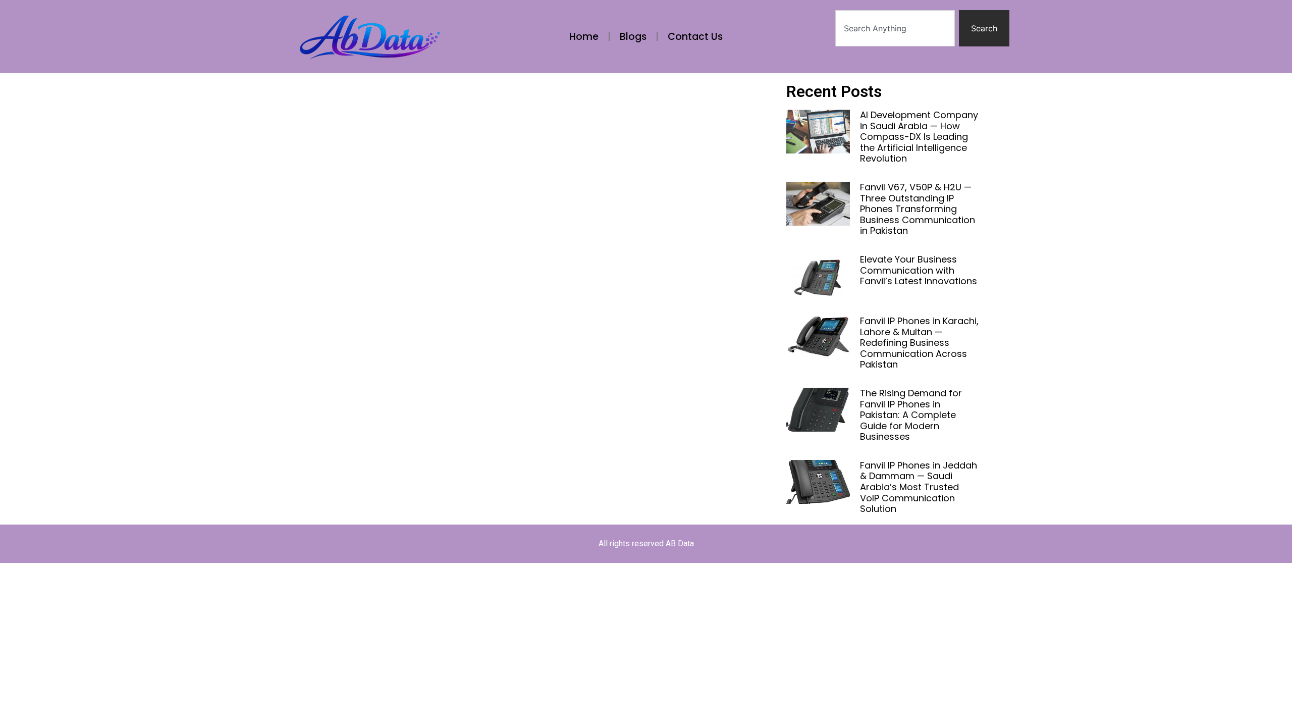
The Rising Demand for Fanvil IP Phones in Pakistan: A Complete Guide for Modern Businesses (911, 415)
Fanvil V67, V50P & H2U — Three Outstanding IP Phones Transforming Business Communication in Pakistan (917, 209)
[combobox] (895, 28)
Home (584, 36)
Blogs (633, 36)
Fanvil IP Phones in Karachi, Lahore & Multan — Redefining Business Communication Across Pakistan (919, 343)
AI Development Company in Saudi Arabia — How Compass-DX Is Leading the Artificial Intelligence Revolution (919, 137)
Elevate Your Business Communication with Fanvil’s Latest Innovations (918, 270)
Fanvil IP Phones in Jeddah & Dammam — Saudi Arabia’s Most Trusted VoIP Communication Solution (918, 487)
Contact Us (695, 36)
